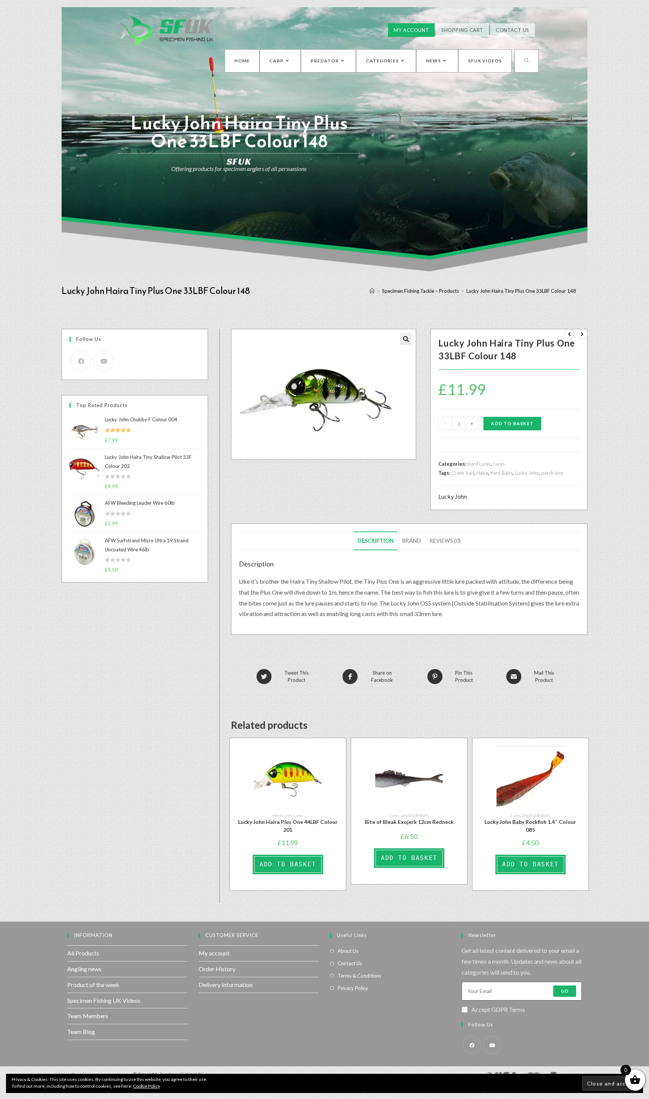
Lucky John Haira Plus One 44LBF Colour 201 (288, 826)
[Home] (372, 291)
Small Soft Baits (415, 815)
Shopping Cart (462, 30)
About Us (348, 951)
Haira (482, 473)
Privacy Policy (353, 988)
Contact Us (512, 30)
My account (214, 953)
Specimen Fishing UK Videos (103, 1000)
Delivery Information (225, 984)
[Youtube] (104, 360)
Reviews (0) (445, 540)
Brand (411, 540)
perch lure (552, 473)
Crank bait (462, 473)
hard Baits (502, 473)
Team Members (87, 1015)
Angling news (84, 968)
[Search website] (526, 61)
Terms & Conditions (359, 976)
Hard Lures (479, 464)
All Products (83, 953)
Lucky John (527, 473)
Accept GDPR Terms (498, 1009)
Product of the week (93, 984)
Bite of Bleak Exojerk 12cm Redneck (409, 822)
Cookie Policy (146, 1086)
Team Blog (81, 1031)
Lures (499, 464)
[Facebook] (81, 360)
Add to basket (512, 423)
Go (565, 991)
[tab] (375, 541)
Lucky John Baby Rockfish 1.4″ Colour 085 (530, 826)
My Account (411, 30)
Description (376, 540)
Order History (217, 968)
